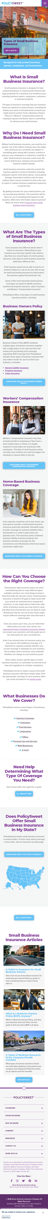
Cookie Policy (6, 1217)
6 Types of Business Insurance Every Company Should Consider (23, 1057)
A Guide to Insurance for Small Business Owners (23, 970)
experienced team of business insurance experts (24, 629)
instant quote (35, 679)
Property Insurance (13, 370)
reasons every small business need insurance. (28, 204)
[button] (43, 1212)
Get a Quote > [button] (11, 50)
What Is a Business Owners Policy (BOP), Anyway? (21, 1014)
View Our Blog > (24, 1176)
